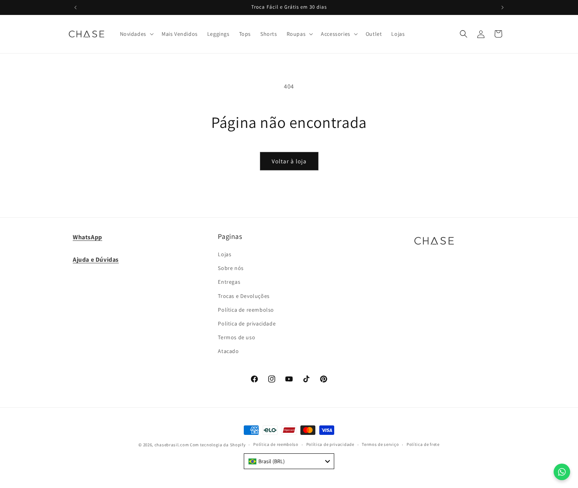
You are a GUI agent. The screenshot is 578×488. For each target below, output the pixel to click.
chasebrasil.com (172, 444)
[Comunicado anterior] (75, 7)
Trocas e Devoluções (243, 295)
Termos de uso (236, 337)
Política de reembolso (246, 309)
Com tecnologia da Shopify (218, 444)
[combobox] (289, 461)
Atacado (228, 351)
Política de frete (423, 444)
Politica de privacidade (247, 323)
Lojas (224, 254)
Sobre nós (230, 268)
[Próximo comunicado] (502, 7)
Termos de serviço (380, 444)
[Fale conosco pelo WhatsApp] (562, 472)
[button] (136, 34)
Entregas (229, 281)
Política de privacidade (330, 444)
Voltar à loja (289, 161)
